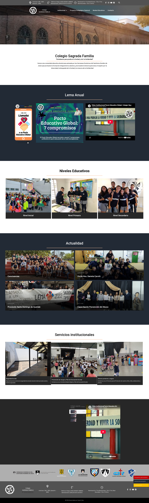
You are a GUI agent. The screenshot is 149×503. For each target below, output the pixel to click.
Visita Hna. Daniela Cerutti (88, 276)
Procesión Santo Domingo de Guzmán (24, 307)
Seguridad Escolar (11, 378)
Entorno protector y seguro (106, 378)
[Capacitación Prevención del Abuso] (109, 296)
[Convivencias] (39, 265)
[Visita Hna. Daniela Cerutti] (109, 265)
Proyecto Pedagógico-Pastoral (80, 10)
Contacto (111, 10)
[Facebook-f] (106, 2)
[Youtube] (111, 2)
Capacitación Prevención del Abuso (92, 307)
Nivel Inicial (28, 215)
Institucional (61, 10)
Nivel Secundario (120, 215)
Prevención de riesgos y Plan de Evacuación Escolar (67, 379)
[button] (38, 124)
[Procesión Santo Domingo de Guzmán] (39, 296)
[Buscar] (119, 2)
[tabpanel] (103, 431)
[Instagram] (108, 2)
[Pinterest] (114, 2)
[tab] (77, 412)
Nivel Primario (74, 215)
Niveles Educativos (99, 10)
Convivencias (13, 276)
